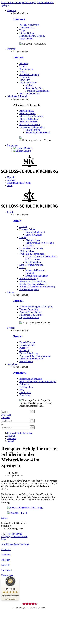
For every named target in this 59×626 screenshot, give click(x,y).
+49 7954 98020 (14, 533)
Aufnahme (12, 364)
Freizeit (10, 328)
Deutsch (28, 148)
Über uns (11, 10)
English (27, 151)
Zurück (4, 518)
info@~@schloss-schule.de (14, 536)
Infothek (11, 49)
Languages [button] (12, 145)
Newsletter (24, 544)
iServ (3, 539)
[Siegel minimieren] (17, 580)
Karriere (11, 180)
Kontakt (11, 177)
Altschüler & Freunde (17, 96)
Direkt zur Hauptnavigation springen (18, 2)
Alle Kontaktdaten (10, 544)
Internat (11, 292)
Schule (10, 212)
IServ (9, 185)
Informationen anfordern (19, 182)
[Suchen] (32, 411)
